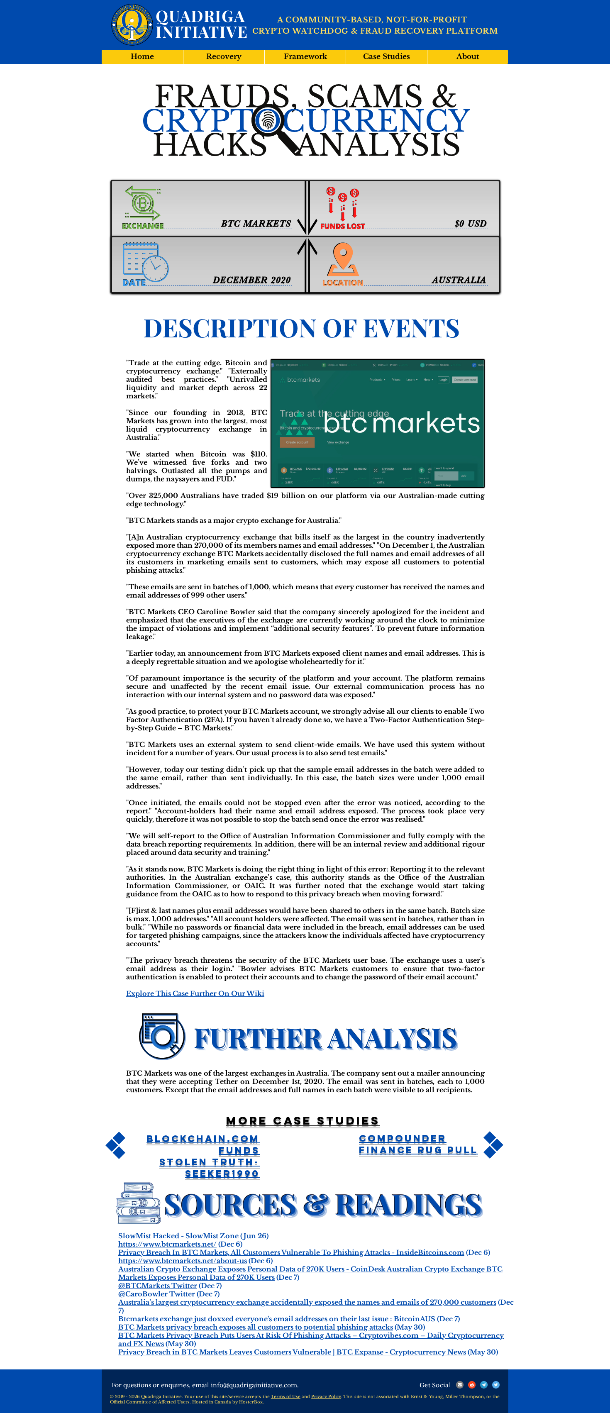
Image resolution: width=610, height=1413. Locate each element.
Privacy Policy (326, 1396)
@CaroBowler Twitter (156, 1294)
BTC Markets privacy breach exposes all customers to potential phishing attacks (255, 1327)
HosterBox (251, 1402)
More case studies (303, 1120)
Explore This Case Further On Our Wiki (195, 993)
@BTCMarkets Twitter (157, 1285)
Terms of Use (285, 1396)
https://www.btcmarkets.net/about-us (182, 1261)
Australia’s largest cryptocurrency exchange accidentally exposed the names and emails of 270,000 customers (307, 1302)
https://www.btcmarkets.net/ (167, 1244)
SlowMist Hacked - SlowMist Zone (178, 1236)
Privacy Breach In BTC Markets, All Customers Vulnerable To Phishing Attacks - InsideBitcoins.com (291, 1252)
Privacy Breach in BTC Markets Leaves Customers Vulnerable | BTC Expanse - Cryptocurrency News (292, 1352)
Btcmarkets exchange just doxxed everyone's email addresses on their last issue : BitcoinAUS (276, 1319)
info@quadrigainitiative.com (254, 1385)
